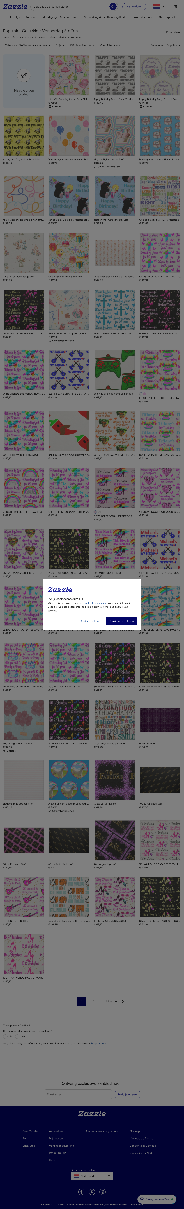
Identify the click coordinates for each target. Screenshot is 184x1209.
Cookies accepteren (121, 621)
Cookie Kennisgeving (95, 603)
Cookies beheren (90, 621)
